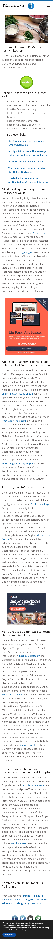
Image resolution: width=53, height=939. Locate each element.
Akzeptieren (9, 935)
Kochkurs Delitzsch (33, 785)
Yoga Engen (39, 232)
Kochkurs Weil (18, 843)
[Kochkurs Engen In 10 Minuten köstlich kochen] (26, 28)
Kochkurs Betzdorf (29, 655)
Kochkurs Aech (27, 744)
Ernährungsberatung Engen (17, 393)
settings (23, 930)
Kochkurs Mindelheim (14, 420)
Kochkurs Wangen (12, 694)
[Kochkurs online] (18, 6)
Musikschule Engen (40, 504)
